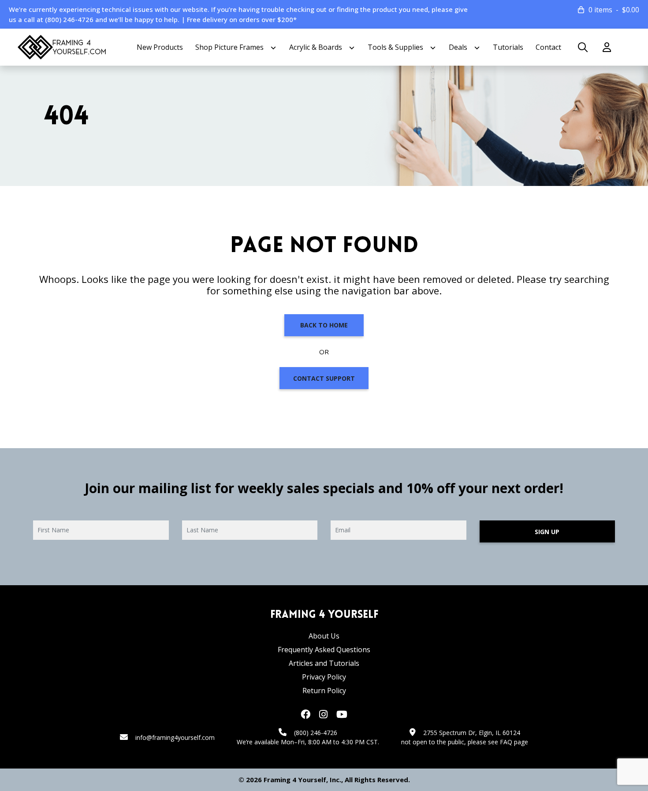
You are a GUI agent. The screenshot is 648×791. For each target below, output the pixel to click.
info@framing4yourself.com (175, 737)
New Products (160, 47)
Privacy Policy (324, 677)
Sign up (547, 531)
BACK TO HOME (324, 325)
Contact (548, 47)
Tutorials (508, 47)
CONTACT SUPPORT (324, 378)
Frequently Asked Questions (324, 649)
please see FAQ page (498, 742)
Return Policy (324, 690)
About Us (324, 636)
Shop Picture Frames (229, 47)
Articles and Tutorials (324, 663)
